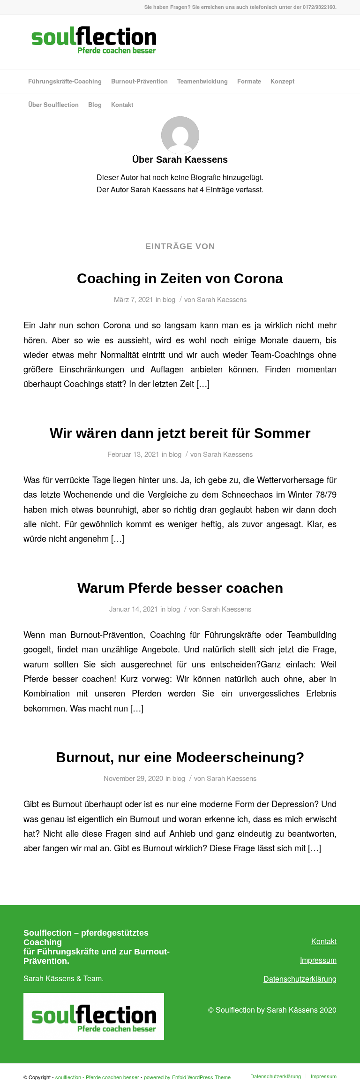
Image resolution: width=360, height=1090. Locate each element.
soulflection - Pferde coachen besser (97, 1077)
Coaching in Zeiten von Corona (180, 278)
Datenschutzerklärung (300, 978)
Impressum (318, 959)
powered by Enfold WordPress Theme (187, 1077)
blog (169, 299)
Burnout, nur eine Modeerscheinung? (180, 757)
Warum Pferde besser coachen (180, 588)
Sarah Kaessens (222, 299)
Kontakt (324, 941)
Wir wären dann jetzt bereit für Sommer (180, 433)
